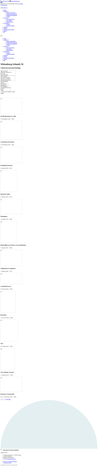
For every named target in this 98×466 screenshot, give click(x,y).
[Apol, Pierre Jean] (8, 74)
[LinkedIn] (1, 2)
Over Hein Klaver (10, 19)
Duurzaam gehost (7, 462)
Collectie (5, 11)
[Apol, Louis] (8, 73)
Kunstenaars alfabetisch (11, 15)
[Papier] (5, 90)
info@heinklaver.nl (15, 1)
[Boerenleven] (4, 85)
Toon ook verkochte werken (8, 91)
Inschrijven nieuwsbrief (8, 29)
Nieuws (5, 28)
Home (4, 10)
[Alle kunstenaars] (8, 71)
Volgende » (8, 399)
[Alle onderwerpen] (4, 81)
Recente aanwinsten (10, 12)
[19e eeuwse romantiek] (8, 78)
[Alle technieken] (5, 86)
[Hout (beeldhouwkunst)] (5, 87)
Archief (8, 16)
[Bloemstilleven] (4, 83)
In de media (9, 20)
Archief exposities (10, 25)
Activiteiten (6, 23)
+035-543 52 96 (5, 1)
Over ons (5, 18)
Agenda (8, 24)
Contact (5, 31)
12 (5, 399)
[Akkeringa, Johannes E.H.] (8, 72)
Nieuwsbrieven (9, 21)
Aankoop (5, 27)
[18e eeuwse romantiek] (8, 77)
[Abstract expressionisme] (8, 80)
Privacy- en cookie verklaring (10, 461)
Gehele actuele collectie (11, 14)
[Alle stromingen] (8, 76)
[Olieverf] (5, 89)
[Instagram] (2, 2)
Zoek (2, 93)
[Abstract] (4, 82)
